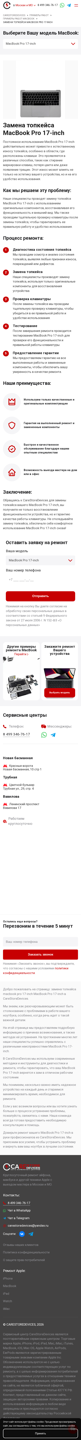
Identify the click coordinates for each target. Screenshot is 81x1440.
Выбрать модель (59, 692)
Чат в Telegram (19, 1218)
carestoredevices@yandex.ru (28, 1225)
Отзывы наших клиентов (20, 1245)
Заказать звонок (40, 954)
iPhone (8, 1278)
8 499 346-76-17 (48, 5)
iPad (6, 1293)
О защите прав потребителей (24, 1260)
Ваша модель (17, 551)
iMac (6, 1309)
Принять (40, 1433)
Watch (7, 1301)
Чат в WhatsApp (19, 1210)
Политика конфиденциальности (26, 1252)
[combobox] (40, 44)
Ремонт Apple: (14, 1271)
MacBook (9, 1286)
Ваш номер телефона (23, 570)
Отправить (40, 596)
